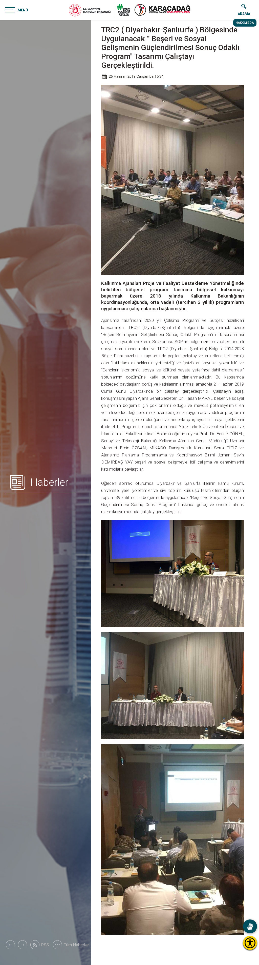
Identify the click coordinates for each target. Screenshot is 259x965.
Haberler (49, 482)
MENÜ (23, 10)
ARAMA (244, 14)
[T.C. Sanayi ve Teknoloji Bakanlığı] (99, 10)
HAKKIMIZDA (245, 23)
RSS (45, 944)
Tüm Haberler (76, 944)
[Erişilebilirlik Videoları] (250, 926)
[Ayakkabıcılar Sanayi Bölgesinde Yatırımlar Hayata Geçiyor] (22, 945)
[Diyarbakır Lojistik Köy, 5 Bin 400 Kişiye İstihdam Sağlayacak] (10, 945)
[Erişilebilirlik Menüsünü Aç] (250, 943)
